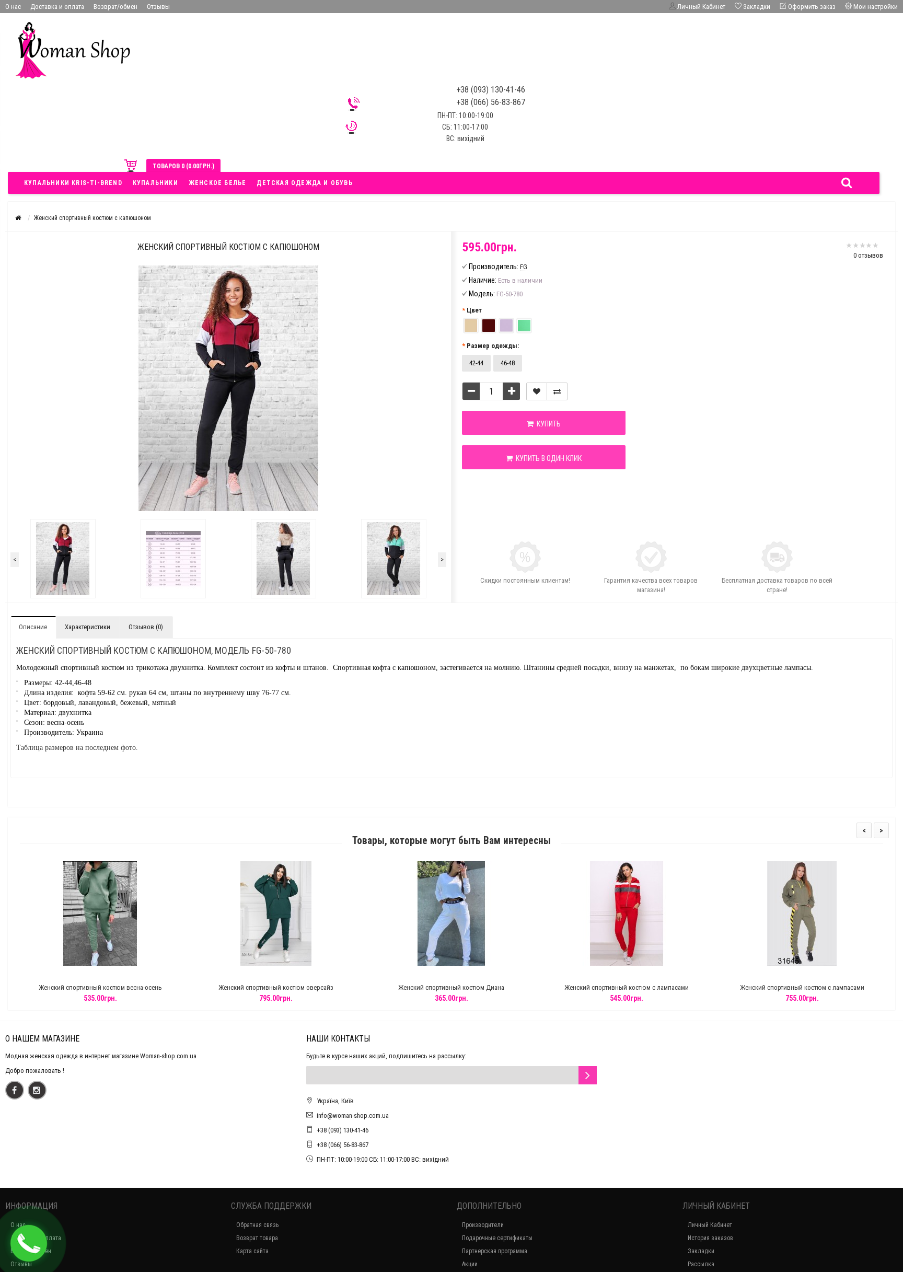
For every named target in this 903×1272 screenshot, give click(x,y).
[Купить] (75, 974)
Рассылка (701, 1264)
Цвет (474, 310)
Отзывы (158, 6)
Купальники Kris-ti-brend (73, 183)
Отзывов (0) (146, 627)
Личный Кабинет (710, 1225)
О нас (13, 6)
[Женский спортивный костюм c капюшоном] (62, 558)
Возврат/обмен (115, 6)
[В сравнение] (557, 391)
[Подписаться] (587, 1075)
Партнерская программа (494, 1251)
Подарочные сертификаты (497, 1238)
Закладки (701, 1251)
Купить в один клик (547, 458)
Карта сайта (252, 1251)
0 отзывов (868, 255)
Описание (33, 627)
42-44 (476, 363)
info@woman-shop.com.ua (353, 1115)
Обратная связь (257, 1225)
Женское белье (218, 183)
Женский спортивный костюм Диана (451, 987)
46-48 (508, 363)
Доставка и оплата (57, 6)
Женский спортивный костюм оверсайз (275, 987)
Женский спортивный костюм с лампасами (626, 987)
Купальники (155, 183)
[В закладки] (536, 391)
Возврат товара (257, 1238)
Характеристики (87, 627)
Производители (483, 1225)
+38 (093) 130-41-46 (342, 1130)
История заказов (710, 1238)
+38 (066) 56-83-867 (342, 1145)
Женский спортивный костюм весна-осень (100, 987)
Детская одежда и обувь (304, 183)
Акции (470, 1264)
